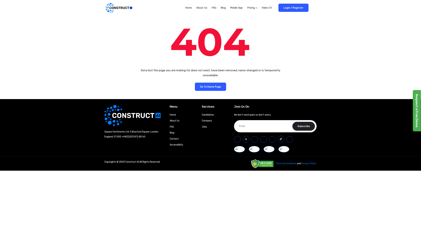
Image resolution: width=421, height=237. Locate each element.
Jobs (204, 126)
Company (207, 120)
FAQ (214, 7)
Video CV (267, 7)
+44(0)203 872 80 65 (133, 136)
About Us (201, 7)
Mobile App (236, 7)
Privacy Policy (308, 163)
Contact (174, 138)
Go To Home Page (210, 86)
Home (188, 7)
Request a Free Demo (417, 110)
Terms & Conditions (286, 163)
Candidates (208, 114)
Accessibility (176, 144)
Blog (223, 7)
